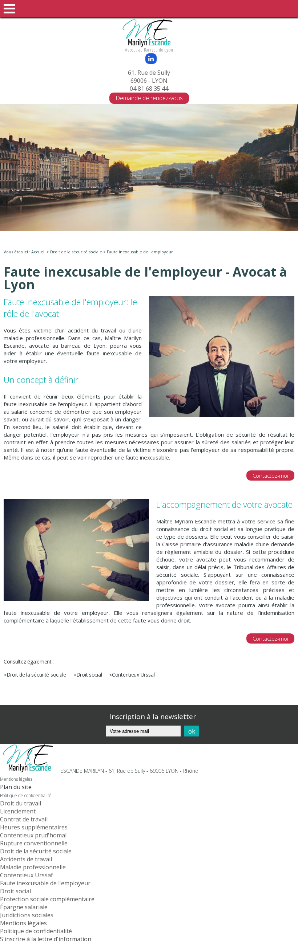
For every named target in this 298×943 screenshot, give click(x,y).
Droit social (89, 674)
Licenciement (18, 811)
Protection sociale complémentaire (47, 899)
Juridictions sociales (26, 915)
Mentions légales (16, 779)
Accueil (38, 251)
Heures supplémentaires (34, 827)
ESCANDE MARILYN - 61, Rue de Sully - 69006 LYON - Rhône (129, 770)
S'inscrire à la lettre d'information (45, 939)
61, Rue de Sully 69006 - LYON (149, 77)
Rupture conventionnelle (34, 843)
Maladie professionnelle (33, 867)
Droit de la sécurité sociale (76, 251)
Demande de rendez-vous (149, 98)
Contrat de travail (24, 819)
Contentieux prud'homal (33, 835)
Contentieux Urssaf (133, 674)
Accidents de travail (26, 859)
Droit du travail (20, 803)
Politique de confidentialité (26, 795)
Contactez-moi (270, 475)
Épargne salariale (24, 907)
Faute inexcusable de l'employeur (45, 883)
